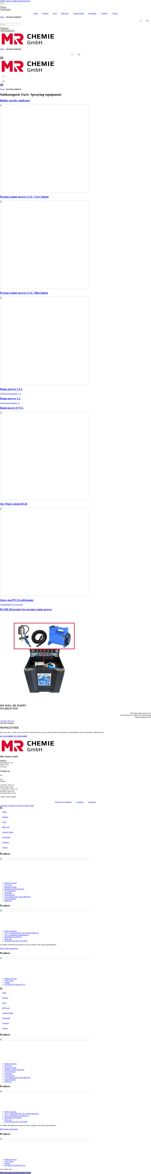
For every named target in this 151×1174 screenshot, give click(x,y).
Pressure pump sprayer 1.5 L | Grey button (24, 196)
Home (35, 13)
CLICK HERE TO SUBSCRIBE (14, 736)
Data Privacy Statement (63, 802)
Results (3, 7)
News (55, 13)
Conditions (80, 802)
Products (45, 13)
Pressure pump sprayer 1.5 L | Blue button (24, 292)
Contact (115, 13)
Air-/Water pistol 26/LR (13, 503)
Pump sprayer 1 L (10, 398)
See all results (5, 10)
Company (104, 13)
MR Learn (65, 13)
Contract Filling (78, 13)
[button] (7, 723)
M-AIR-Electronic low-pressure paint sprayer (26, 609)
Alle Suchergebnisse (7, 31)
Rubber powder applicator (15, 100)
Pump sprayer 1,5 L (11, 389)
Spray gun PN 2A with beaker (17, 600)
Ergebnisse (4, 28)
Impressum (92, 802)
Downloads (92, 13)
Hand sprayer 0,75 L (11, 407)
